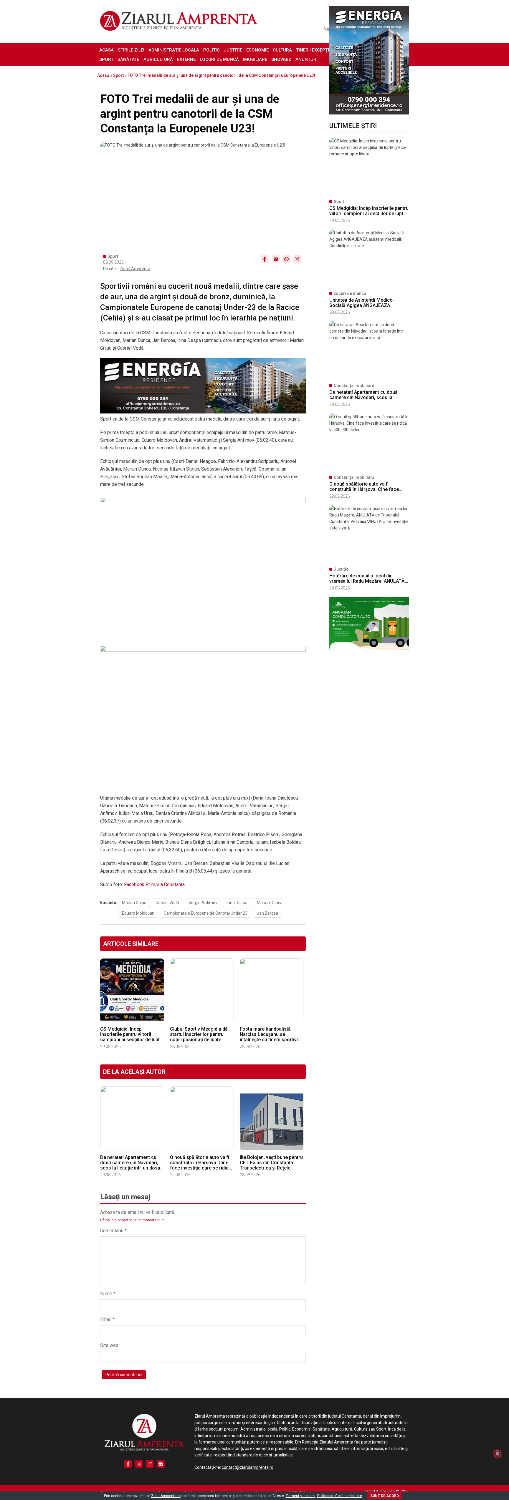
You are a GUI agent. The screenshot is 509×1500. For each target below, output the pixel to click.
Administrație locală (173, 50)
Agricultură (158, 59)
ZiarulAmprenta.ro (166, 1496)
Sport (106, 59)
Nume (107, 1293)
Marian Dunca (269, 902)
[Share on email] (276, 259)
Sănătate (128, 59)
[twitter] (150, 1464)
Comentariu (113, 1230)
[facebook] (128, 1464)
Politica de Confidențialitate (339, 1496)
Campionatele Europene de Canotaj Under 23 (205, 913)
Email (107, 1319)
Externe (186, 59)
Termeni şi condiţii (300, 1496)
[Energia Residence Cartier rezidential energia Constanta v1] (369, 113)
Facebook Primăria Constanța (154, 884)
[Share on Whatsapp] (286, 259)
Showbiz (281, 59)
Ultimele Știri (353, 125)
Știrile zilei (131, 50)
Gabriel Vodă (167, 902)
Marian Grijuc (134, 902)
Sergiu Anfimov (203, 902)
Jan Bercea (267, 913)
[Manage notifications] (497, 1454)
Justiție (233, 50)
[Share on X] (297, 259)
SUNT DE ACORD (384, 1496)
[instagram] (139, 1464)
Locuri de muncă (219, 59)
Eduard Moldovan (138, 913)
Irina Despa (237, 902)
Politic (211, 50)
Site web (109, 1345)
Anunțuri (306, 59)
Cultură (282, 50)
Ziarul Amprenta (135, 268)
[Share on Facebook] (265, 259)
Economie (257, 50)
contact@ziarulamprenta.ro (247, 1467)
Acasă (106, 50)
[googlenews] (161, 1464)
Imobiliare (255, 59)
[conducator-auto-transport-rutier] (369, 648)
